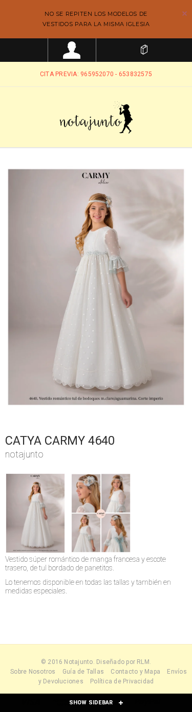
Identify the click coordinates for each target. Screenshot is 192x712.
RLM (143, 661)
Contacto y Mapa (135, 671)
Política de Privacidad (122, 681)
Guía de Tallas (83, 671)
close (184, 13)
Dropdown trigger (72, 50)
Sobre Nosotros (32, 671)
